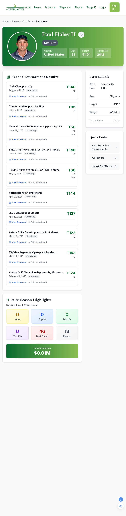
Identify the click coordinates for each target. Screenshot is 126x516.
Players (15, 21)
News (37, 7)
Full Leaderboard (39, 96)
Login (102, 7)
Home (27, 7)
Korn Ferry (27, 21)
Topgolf (91, 7)
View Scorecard (19, 96)
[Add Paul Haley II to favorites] (81, 35)
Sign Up (114, 7)
